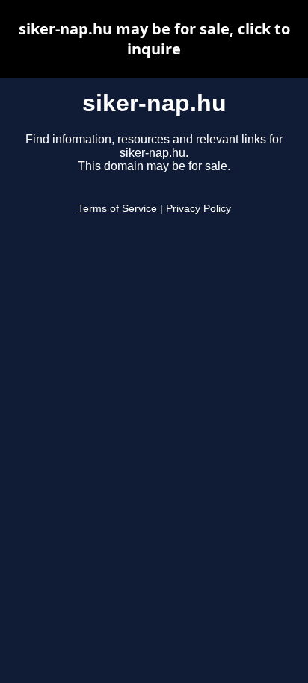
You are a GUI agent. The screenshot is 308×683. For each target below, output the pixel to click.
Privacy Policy (198, 208)
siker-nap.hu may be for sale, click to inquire (154, 39)
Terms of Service (117, 208)
